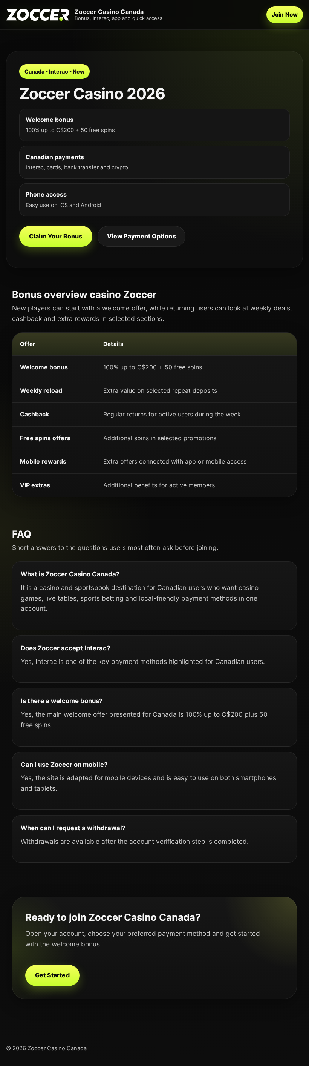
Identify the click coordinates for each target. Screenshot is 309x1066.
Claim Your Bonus (56, 236)
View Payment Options (141, 236)
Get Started (52, 975)
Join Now (285, 14)
